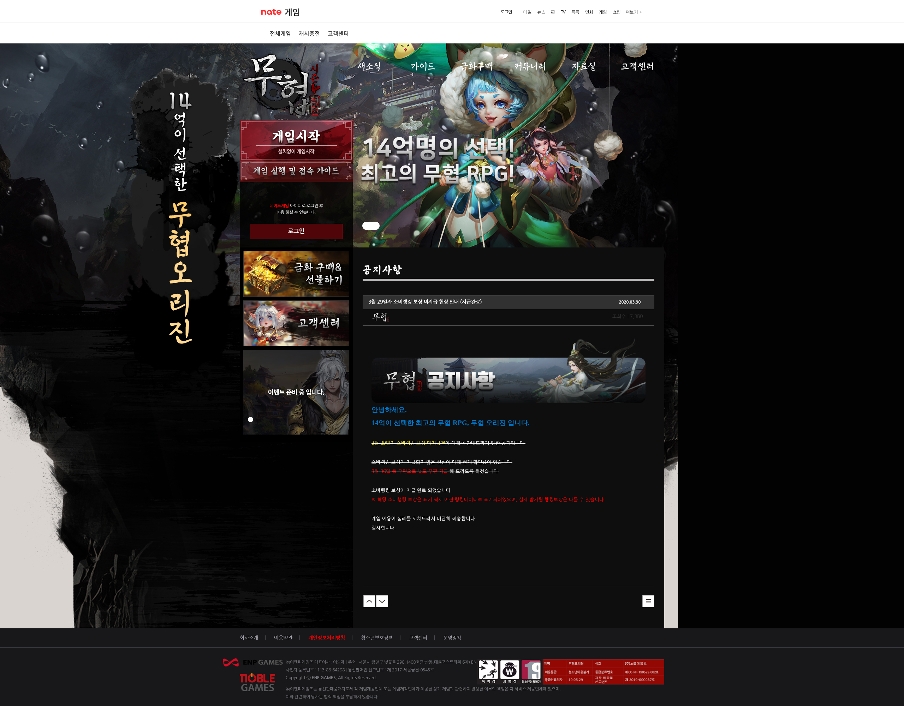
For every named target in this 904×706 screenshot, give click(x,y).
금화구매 (476, 66)
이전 (369, 601)
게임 (292, 12)
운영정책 (452, 637)
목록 (648, 601)
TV (563, 12)
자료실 (584, 66)
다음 (382, 601)
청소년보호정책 (377, 637)
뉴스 (541, 12)
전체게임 (280, 33)
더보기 (632, 12)
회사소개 (249, 637)
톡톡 (575, 12)
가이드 (423, 66)
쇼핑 (617, 12)
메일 (527, 12)
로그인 (296, 231)
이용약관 (283, 637)
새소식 (369, 66)
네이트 (271, 12)
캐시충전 (309, 33)
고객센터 (338, 33)
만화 (589, 12)
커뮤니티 (530, 66)
